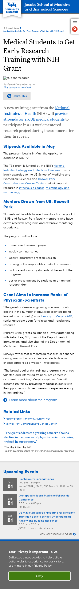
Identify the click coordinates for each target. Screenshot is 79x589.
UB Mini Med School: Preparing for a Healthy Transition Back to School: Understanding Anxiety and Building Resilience (47, 516)
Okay (39, 576)
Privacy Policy (42, 566)
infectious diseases (31, 187)
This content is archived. (17, 87)
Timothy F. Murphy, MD (56, 316)
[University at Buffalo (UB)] (12, 6)
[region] (39, 565)
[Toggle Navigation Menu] (75, 26)
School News (12, 28)
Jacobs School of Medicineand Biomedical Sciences (47, 6)
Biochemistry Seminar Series (36, 478)
